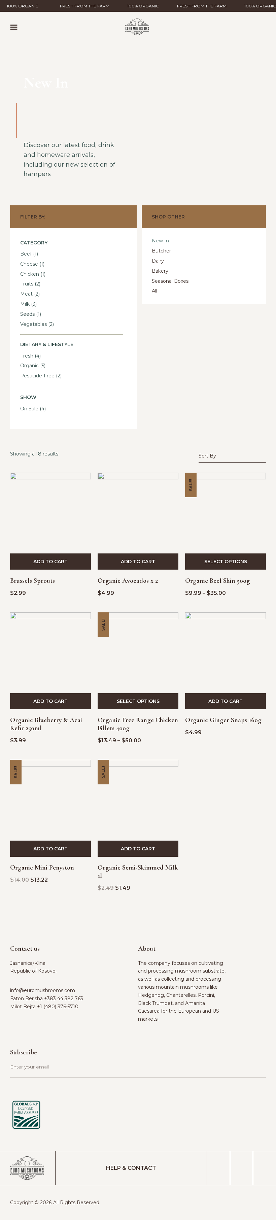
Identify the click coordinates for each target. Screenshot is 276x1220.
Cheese (29, 264)
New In (160, 241)
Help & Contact (131, 1168)
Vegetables (33, 324)
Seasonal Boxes (170, 281)
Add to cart (50, 561)
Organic (29, 366)
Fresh (26, 356)
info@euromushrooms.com (42, 990)
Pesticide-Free (37, 376)
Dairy (158, 261)
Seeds (27, 314)
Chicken (29, 274)
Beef (26, 254)
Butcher (161, 251)
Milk (25, 304)
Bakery (160, 271)
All (154, 291)
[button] (14, 27)
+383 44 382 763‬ (63, 998)
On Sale (29, 409)
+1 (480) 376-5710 (57, 1007)
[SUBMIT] (250, 1071)
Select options (225, 561)
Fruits (26, 284)
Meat (26, 294)
